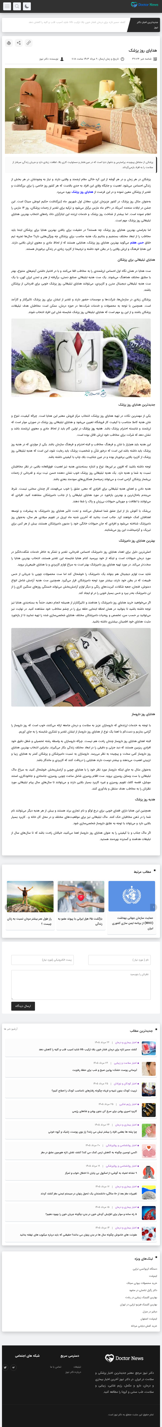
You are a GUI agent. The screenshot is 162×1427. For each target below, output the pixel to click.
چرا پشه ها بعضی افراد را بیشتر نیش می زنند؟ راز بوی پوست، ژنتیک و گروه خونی (92, 1132)
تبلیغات (77, 1367)
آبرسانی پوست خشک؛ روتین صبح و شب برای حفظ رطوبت (104, 1070)
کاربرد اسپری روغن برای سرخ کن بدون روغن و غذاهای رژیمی (104, 1111)
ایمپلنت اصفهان (149, 1319)
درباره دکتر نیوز (73, 1372)
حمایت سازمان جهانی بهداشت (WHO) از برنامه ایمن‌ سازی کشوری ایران (132, 923)
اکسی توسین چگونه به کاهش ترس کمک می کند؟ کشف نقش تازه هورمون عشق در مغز (89, 1152)
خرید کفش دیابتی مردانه (144, 1326)
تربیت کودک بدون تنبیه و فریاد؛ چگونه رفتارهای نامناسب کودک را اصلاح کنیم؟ (94, 1091)
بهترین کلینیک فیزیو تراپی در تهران (138, 1304)
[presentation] (153, 907)
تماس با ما (55, 1367)
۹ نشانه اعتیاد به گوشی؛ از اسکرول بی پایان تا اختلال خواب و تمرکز (101, 1173)
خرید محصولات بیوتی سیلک (142, 1283)
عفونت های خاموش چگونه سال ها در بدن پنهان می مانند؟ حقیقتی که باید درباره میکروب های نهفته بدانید (78, 1235)
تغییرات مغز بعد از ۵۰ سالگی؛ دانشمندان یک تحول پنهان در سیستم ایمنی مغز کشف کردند (89, 1194)
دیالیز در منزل (150, 1312)
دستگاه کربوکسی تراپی (145, 1269)
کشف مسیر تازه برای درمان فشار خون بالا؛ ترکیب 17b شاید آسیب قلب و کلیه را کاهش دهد (88, 1049)
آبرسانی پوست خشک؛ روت (110, 22)
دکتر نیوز (118, 1415)
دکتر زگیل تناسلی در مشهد (143, 1290)
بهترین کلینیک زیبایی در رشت (141, 1297)
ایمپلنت (153, 1276)
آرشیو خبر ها (10, 1029)
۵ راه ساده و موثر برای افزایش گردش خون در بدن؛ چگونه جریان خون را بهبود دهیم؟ (91, 1214)
